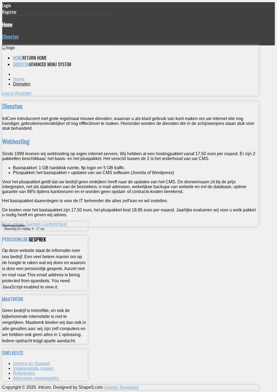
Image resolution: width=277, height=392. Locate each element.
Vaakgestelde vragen (33, 368)
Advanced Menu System (50, 64)
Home (7, 24)
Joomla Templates (121, 387)
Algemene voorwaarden (36, 378)
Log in (8, 93)
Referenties (24, 373)
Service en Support (31, 363)
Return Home (34, 58)
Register (23, 93)
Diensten (10, 36)
